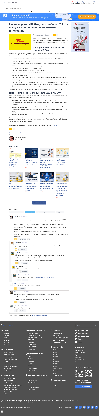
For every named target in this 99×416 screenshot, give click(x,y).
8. (17, 275)
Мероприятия (83, 330)
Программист (57, 333)
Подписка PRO (8, 352)
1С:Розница (56, 361)
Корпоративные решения (37, 375)
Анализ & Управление (36, 330)
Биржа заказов (83, 336)
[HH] (84, 407)
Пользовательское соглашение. (10, 402)
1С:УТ (55, 359)
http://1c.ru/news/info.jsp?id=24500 (44, 277)
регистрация (35, 315)
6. (14, 292)
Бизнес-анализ (33, 333)
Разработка (7, 361)
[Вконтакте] (80, 407)
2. (15, 242)
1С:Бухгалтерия (58, 350)
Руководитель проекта (60, 338)
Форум (80, 339)
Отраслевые (32, 382)
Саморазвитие (33, 349)
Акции (30, 356)
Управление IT (32, 344)
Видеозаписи (83, 333)
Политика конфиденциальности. (29, 402)
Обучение (56, 330)
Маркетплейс (58, 347)
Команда (31, 342)
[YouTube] (92, 407)
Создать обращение (84, 386)
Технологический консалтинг (13, 385)
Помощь (78, 357)
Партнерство (32, 368)
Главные (6, 335)
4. (15, 252)
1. (14, 216)
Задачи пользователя (10, 359)
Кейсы (30, 366)
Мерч (80, 342)
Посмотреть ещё (39, 202)
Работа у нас (79, 359)
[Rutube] (96, 407)
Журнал (6, 330)
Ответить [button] (23, 239)
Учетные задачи (9, 357)
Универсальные (58, 368)
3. (14, 283)
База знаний (8, 349)
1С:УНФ (55, 357)
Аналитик (56, 335)
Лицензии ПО (32, 380)
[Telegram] (76, 407)
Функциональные (9, 354)
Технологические (33, 387)
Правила (78, 355)
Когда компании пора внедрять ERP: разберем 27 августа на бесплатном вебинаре (31, 162)
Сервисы (31, 361)
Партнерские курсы (59, 342)
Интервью (7, 340)
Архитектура (32, 346)
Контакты (78, 362)
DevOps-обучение (9, 378)
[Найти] (96, 325)
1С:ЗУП (55, 364)
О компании (79, 347)
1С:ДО (55, 366)
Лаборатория (8, 375)
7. (14, 305)
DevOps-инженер (58, 340)
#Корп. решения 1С (13, 132)
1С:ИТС (30, 359)
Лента (5, 338)
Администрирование (10, 366)
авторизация (43, 315)
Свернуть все (59, 212)
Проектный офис (59, 380)
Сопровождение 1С (35, 354)
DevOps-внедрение (10, 383)
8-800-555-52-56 (81, 380)
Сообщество (8, 371)
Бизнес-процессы (34, 335)
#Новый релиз (20, 132)
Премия (6, 345)
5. (16, 266)
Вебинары (31, 370)
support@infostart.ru (83, 382)
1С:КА (55, 354)
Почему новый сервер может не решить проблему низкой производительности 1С (46, 186)
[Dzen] (88, 407)
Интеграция (7, 368)
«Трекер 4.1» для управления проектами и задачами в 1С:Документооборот (15, 162)
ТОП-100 (6, 342)
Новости (6, 333)
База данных (8, 364)
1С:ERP (55, 352)
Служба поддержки (84, 367)
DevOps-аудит (8, 380)
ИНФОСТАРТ (56, 125)
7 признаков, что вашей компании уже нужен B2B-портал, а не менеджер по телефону (31, 186)
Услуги (30, 363)
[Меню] (4, 2)
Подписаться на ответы (17, 212)
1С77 (54, 373)
